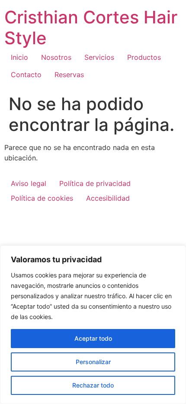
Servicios (99, 57)
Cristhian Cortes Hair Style (90, 28)
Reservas (69, 74)
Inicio (19, 57)
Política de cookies (42, 198)
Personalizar (93, 361)
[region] (93, 324)
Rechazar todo (93, 385)
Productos (144, 57)
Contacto (26, 74)
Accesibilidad (108, 198)
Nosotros (56, 57)
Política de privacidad (95, 183)
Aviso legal (28, 183)
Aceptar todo (93, 338)
